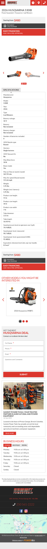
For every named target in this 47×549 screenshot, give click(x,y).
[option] (23, 52)
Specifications (11, 90)
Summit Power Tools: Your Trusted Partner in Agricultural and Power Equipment (20, 414)
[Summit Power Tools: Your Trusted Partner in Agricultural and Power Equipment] (23, 395)
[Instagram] (26, 511)
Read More (10, 433)
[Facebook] (21, 511)
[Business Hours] (33, 2)
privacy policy (39, 535)
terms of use (23, 537)
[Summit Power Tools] (17, 2)
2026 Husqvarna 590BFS (23, 311)
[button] (3, 73)
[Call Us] (44, 2)
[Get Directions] (38, 2)
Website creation (17, 540)
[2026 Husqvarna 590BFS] (23, 296)
